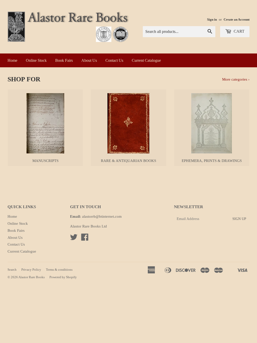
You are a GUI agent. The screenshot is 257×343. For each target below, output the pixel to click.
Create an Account (236, 19)
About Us (89, 60)
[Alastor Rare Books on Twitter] (74, 239)
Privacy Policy (31, 269)
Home (12, 60)
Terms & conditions (59, 269)
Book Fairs (64, 60)
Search (12, 269)
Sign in (212, 19)
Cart (238, 31)
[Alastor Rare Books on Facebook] (85, 239)
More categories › (235, 79)
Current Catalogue (146, 60)
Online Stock (36, 60)
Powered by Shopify (63, 277)
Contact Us (114, 60)
